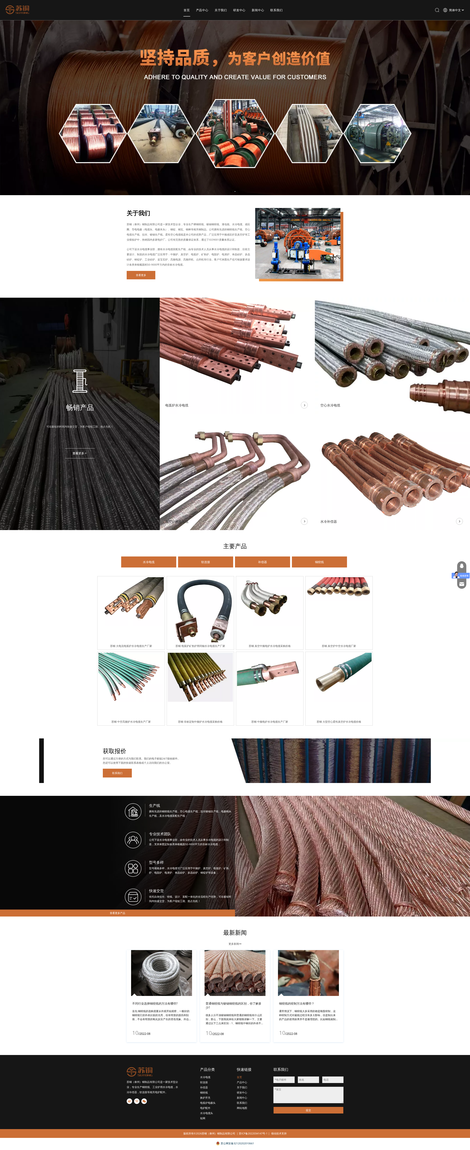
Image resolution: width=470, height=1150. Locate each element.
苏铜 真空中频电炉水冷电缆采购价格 (270, 646)
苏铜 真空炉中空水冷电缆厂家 (339, 646)
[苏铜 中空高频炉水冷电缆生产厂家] (131, 677)
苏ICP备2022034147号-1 (253, 1133)
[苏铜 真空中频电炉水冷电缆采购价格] (269, 601)
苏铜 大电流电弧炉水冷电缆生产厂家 (131, 646)
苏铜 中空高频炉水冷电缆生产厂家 (131, 721)
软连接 (205, 562)
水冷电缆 (149, 562)
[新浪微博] (129, 1101)
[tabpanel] (161, 996)
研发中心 (239, 10)
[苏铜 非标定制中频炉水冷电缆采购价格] (200, 677)
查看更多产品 (117, 913)
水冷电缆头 (206, 1113)
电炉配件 (205, 1108)
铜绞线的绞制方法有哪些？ (296, 1003)
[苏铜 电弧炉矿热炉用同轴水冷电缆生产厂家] (200, 620)
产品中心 (202, 10)
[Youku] (137, 1101)
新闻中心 (258, 10)
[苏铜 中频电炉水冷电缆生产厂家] (269, 676)
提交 (308, 1110)
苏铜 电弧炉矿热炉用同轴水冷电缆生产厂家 (200, 646)
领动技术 (276, 1133)
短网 (202, 1118)
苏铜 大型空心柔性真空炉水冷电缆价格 (339, 721)
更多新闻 (235, 943)
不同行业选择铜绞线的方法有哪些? (155, 1003)
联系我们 (276, 10)
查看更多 (141, 275)
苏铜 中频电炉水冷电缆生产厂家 (269, 721)
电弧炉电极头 (208, 1103)
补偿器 (262, 562)
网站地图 (242, 1108)
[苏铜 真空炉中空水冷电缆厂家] (339, 589)
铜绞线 (319, 562)
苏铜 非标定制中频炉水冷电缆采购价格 (200, 721)
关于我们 (221, 10)
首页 (187, 10)
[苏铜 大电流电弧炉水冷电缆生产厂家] (131, 601)
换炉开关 (205, 1097)
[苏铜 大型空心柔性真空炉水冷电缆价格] (339, 677)
